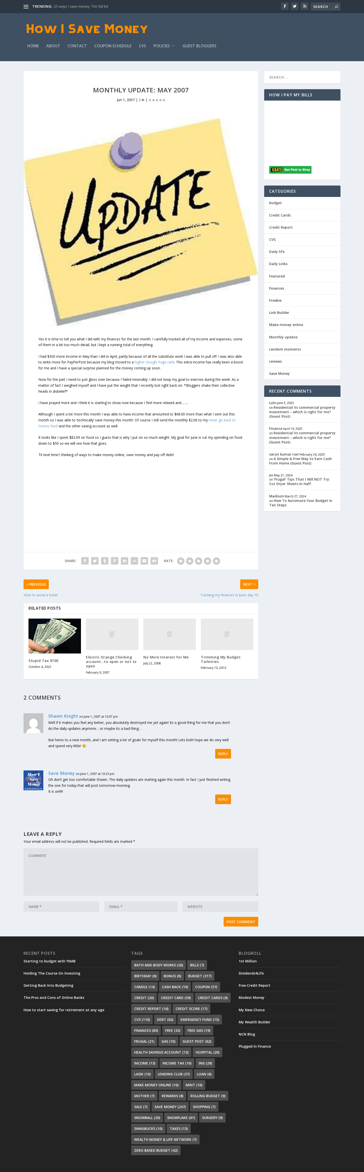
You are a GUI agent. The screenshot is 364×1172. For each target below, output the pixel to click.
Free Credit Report (254, 985)
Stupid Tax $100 (43, 660)
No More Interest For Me (166, 657)
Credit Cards (280, 215)
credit (144, 997)
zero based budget (156, 1150)
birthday (145, 976)
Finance (275, 428)
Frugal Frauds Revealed (72, 6)
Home (33, 46)
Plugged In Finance (255, 1046)
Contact (77, 46)
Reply (223, 753)
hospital (207, 1052)
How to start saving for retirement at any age (64, 1010)
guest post (196, 1041)
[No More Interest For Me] (169, 634)
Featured (277, 276)
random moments (285, 349)
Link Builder (279, 312)
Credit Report (281, 227)
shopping (204, 1106)
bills (197, 965)
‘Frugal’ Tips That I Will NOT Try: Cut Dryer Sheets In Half (299, 481)
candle (144, 986)
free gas (198, 1030)
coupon (206, 986)
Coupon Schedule (112, 46)
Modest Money (251, 997)
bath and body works (158, 965)
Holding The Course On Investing (52, 973)
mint (194, 1085)
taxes (179, 1128)
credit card (176, 997)
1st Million (248, 961)
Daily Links (278, 263)
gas (168, 1041)
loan (204, 1074)
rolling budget (207, 1095)
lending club (174, 1074)
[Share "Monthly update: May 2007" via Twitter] (95, 561)
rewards (172, 1095)
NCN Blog (247, 1034)
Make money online (286, 324)
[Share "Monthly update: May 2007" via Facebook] (85, 561)
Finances (276, 288)
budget (275, 202)
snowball (147, 1117)
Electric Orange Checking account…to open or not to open (111, 661)
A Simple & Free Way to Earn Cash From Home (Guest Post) (300, 460)
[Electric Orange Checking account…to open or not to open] (112, 634)
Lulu (272, 402)
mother (144, 1095)
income (144, 1063)
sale (140, 1106)
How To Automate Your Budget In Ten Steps (300, 502)
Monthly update (283, 337)
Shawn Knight (63, 716)
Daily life (277, 251)
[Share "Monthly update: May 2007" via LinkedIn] (125, 561)
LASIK (142, 1074)
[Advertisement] (140, 492)
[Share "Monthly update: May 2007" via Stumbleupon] (134, 561)
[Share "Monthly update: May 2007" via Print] (154, 561)
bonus (172, 976)
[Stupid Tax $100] (54, 636)
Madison (276, 496)
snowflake (181, 1117)
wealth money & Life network (165, 1139)
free (172, 1030)
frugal (144, 1041)
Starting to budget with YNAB (50, 961)
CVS (142, 46)
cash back (175, 986)
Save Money (61, 773)
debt (165, 1019)
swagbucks (148, 1128)
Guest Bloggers (199, 46)
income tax (176, 1063)
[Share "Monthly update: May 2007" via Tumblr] (105, 561)
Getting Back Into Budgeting (48, 985)
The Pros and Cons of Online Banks (54, 997)
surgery (212, 1117)
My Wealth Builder (254, 1022)
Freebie (275, 300)
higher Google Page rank (154, 362)
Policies (162, 46)
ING (205, 1063)
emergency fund (200, 1019)
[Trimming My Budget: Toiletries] (227, 634)
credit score (191, 1008)
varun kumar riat (284, 454)
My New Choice (252, 1010)
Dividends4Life (251, 973)
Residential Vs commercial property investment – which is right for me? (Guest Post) (302, 412)
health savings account (161, 1052)
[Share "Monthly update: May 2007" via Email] (144, 561)
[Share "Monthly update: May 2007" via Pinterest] (115, 561)
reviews (275, 361)
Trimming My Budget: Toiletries (221, 659)
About (53, 46)
